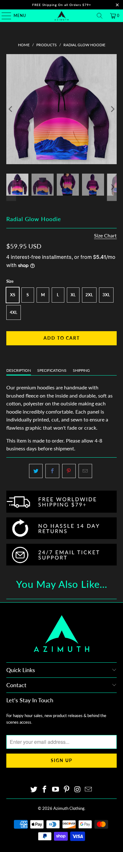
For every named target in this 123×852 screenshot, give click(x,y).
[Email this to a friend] (85, 471)
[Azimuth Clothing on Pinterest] (67, 789)
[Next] (112, 109)
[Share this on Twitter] (36, 471)
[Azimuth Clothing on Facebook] (45, 789)
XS (12, 294)
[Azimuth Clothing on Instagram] (77, 789)
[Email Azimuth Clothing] (88, 789)
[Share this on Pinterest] (69, 471)
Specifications (52, 370)
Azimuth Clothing (69, 808)
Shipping (81, 370)
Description (18, 370)
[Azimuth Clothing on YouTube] (56, 789)
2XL (89, 294)
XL (73, 294)
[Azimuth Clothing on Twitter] (33, 789)
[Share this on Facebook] (52, 471)
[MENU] (3, 15)
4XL (13, 312)
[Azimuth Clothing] (61, 15)
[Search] (100, 15)
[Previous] (11, 109)
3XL (106, 294)
